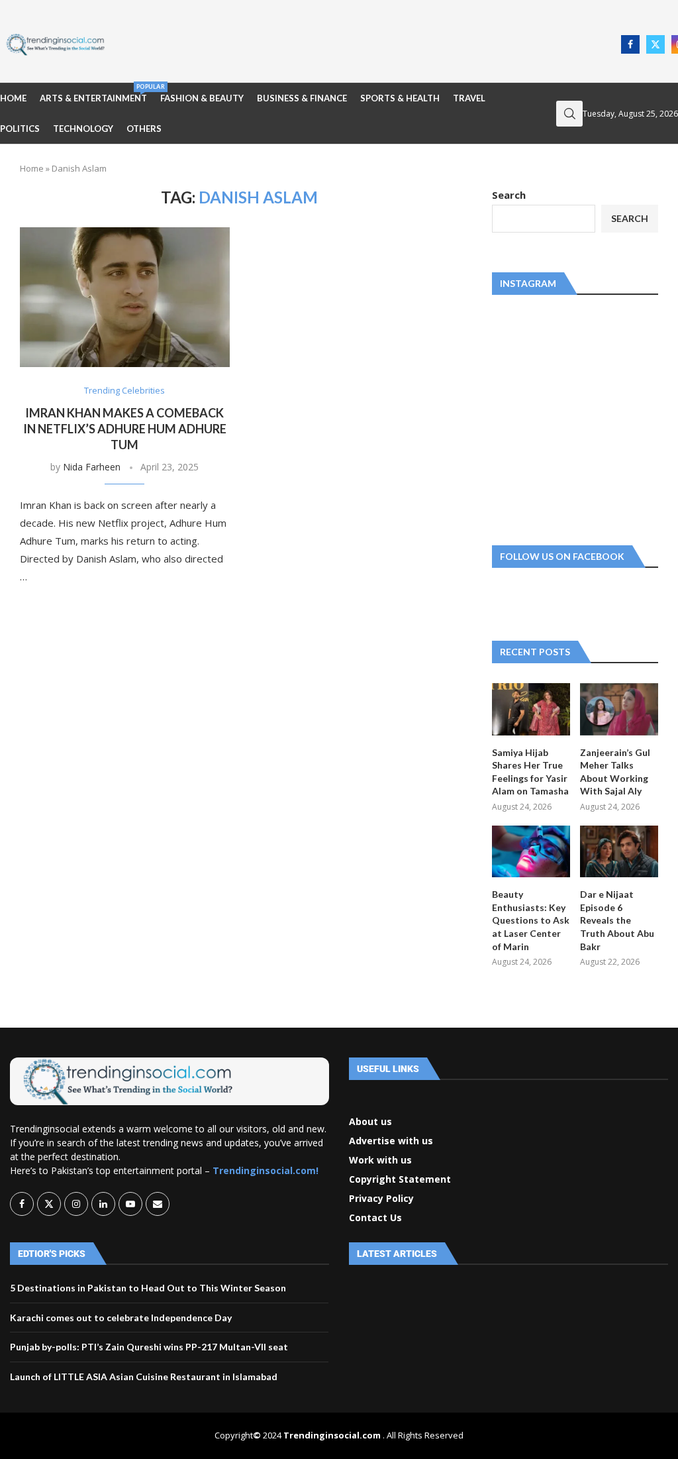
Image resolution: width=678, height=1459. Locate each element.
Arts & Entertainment (93, 93)
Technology (83, 128)
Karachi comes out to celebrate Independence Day (121, 1317)
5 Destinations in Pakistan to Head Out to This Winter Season (148, 1287)
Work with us (380, 1160)
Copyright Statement (400, 1179)
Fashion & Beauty (202, 98)
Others (144, 128)
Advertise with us (391, 1141)
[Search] (569, 114)
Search (509, 194)
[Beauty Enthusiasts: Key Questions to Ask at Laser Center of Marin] (531, 852)
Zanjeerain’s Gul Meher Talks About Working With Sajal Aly (615, 772)
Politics (20, 128)
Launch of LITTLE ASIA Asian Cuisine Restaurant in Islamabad (143, 1376)
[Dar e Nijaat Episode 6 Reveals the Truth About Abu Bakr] (619, 852)
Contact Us (375, 1217)
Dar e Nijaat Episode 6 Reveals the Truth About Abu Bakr (617, 920)
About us (370, 1121)
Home (13, 98)
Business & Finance (302, 98)
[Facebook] (630, 44)
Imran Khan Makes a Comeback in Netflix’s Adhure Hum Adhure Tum (124, 429)
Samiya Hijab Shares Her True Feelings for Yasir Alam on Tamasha (530, 772)
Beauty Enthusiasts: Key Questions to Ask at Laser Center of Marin (530, 920)
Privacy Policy (381, 1198)
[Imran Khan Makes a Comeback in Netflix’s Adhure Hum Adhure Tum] (125, 297)
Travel (469, 98)
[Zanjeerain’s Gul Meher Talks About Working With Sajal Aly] (619, 709)
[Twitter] (655, 44)
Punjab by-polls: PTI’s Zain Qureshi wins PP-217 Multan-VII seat (149, 1346)
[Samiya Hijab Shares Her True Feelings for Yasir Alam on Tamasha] (531, 709)
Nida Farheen (92, 466)
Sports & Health (400, 98)
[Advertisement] (367, 43)
